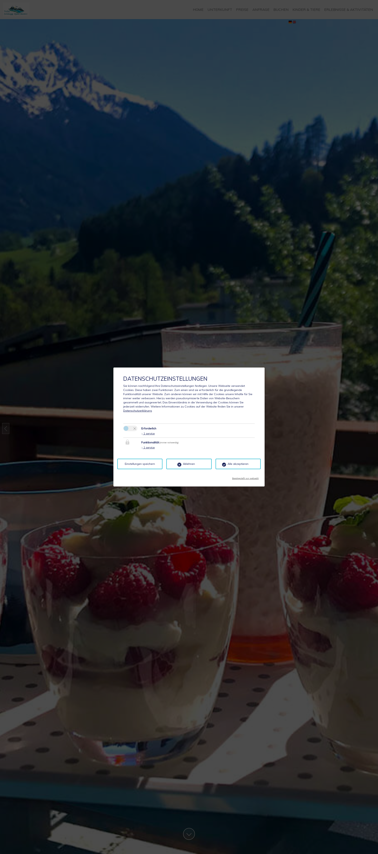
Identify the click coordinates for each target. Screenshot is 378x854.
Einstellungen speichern (140, 464)
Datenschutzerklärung (137, 410)
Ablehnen (189, 464)
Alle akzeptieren (238, 464)
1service (148, 433)
